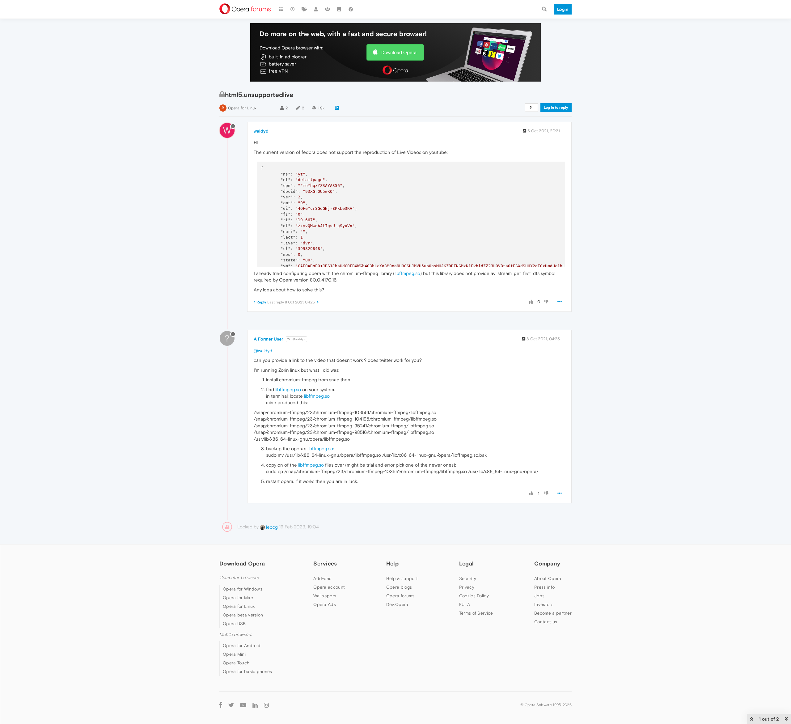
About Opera (547, 578)
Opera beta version (243, 614)
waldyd (261, 131)
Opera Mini (234, 654)
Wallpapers (324, 595)
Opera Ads (324, 604)
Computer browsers (239, 577)
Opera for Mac (238, 597)
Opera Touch (236, 662)
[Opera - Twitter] (231, 704)
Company (547, 563)
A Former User (268, 339)
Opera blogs (399, 587)
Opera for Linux (242, 108)
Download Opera (399, 52)
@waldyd (299, 339)
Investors (543, 604)
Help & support (402, 578)
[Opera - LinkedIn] (255, 704)
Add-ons (322, 578)
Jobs (539, 595)
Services (325, 563)
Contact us (545, 621)
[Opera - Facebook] (220, 705)
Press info (544, 587)
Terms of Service (476, 613)
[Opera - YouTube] (243, 704)
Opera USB (234, 623)
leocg (271, 527)
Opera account (329, 587)
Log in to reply (556, 107)
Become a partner (553, 613)
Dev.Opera (397, 604)
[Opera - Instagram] (266, 704)
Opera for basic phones (247, 671)
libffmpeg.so (407, 273)
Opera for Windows (242, 588)
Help (392, 563)
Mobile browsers (235, 634)
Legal (466, 563)
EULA (464, 604)
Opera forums (400, 595)
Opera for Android (241, 645)
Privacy (466, 587)
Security (467, 578)
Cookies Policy (474, 595)
